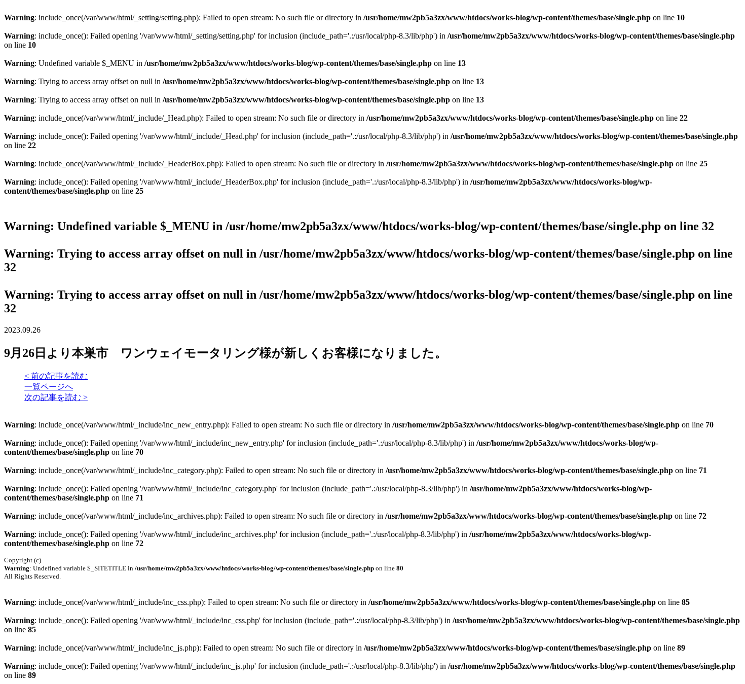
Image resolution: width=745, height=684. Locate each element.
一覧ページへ (48, 386)
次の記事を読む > (56, 397)
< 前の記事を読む (56, 376)
